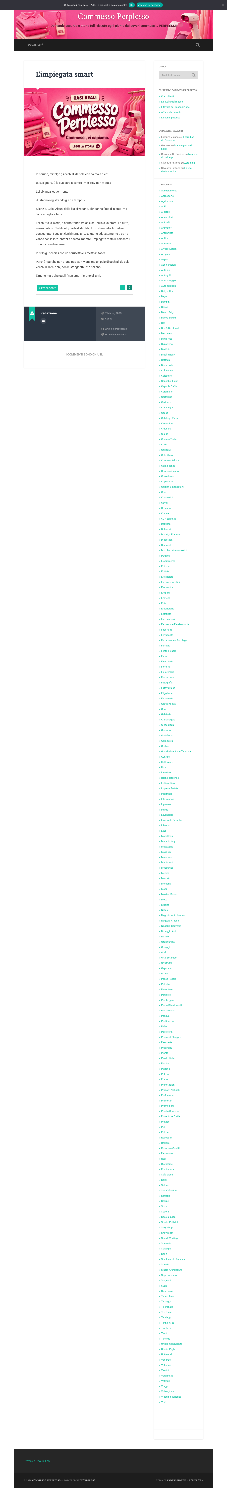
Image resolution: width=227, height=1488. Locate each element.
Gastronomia (168, 703)
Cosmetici (167, 497)
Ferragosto (167, 635)
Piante (164, 1052)
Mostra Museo (169, 894)
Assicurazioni (168, 264)
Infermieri (166, 793)
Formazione (167, 677)
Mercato (165, 878)
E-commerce (168, 561)
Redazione (167, 1153)
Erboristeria (167, 608)
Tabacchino (167, 1296)
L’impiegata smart (64, 74)
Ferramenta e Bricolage (174, 640)
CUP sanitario (168, 518)
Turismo (165, 1338)
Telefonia (166, 1312)
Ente (163, 603)
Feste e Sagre (168, 650)
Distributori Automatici (174, 550)
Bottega (165, 359)
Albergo (165, 211)
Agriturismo (167, 201)
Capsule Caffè (169, 386)
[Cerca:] (178, 75)
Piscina (165, 1063)
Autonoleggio (168, 285)
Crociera (166, 508)
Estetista (166, 613)
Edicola (165, 566)
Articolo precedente (116, 328)
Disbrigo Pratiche (170, 534)
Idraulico (166, 772)
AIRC (164, 206)
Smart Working (169, 1238)
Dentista (165, 523)
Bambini (165, 301)
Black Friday (168, 354)
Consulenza (167, 476)
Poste (164, 1079)
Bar (163, 322)
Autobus (165, 270)
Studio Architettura (171, 1269)
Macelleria (167, 836)
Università (166, 1354)
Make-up (166, 851)
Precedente (48, 288)
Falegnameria (168, 619)
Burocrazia (167, 365)
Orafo (164, 952)
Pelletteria (166, 1031)
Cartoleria (166, 396)
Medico (165, 873)
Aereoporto (167, 195)
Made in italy (168, 841)
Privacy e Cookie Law (37, 1461)
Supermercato (169, 1275)
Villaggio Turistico (171, 1396)
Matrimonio (167, 862)
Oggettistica (168, 941)
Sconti (164, 1206)
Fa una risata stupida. (176, 170)
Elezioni (165, 592)
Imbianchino (168, 783)
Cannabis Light (169, 381)
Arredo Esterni (169, 248)
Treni (164, 1333)
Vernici (165, 1370)
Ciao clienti (167, 96)
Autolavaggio (168, 280)
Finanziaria (167, 661)
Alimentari (167, 217)
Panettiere (166, 989)
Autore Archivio (43, 321)
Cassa (108, 318)
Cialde (164, 433)
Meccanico (167, 867)
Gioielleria (166, 735)
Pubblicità (36, 44)
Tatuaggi (166, 1301)
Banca (164, 307)
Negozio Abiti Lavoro (173, 915)
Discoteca (166, 539)
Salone (165, 1185)
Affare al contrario (171, 112)
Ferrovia (165, 645)
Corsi (164, 492)
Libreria (165, 825)
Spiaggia (166, 1248)
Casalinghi (167, 407)
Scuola (165, 1211)
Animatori (166, 227)
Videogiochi (167, 1391)
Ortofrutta (166, 962)
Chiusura (166, 428)
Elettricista (167, 576)
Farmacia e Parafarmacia (175, 624)
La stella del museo (172, 101)
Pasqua (165, 1015)
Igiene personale (170, 777)
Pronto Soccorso (170, 1111)
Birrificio (165, 349)
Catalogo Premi (169, 418)
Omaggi (165, 947)
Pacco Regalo (168, 978)
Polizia (165, 1074)
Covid (164, 502)
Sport (164, 1253)
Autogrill (166, 275)
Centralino (167, 423)
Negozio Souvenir (171, 925)
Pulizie (165, 1132)
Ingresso (166, 804)
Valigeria (166, 1365)
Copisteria (167, 481)
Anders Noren (176, 1480)
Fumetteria (167, 698)
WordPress (87, 1480)
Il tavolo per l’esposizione (175, 107)
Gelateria (166, 714)
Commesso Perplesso (113, 16)
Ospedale (166, 968)
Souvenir (166, 1243)
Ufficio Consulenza (171, 1343)
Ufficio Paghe (168, 1349)
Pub (163, 1127)
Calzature (166, 375)
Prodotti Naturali (170, 1090)
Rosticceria (167, 1169)
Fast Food (166, 629)
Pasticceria (167, 1021)
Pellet (164, 1026)
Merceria (166, 883)
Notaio (165, 936)
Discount (166, 545)
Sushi (164, 1285)
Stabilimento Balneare (173, 1259)
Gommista (167, 740)
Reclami (165, 1142)
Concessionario (170, 471)
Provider (165, 1121)
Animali (165, 222)
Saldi (164, 1179)
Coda (164, 444)
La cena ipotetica (170, 117)
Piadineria (166, 1047)
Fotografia (166, 682)
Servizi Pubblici (169, 1222)
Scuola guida (168, 1216)
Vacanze (166, 1359)
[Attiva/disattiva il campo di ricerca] (197, 45)
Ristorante (167, 1164)
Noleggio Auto (169, 931)
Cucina (165, 513)
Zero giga (189, 162)
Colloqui (166, 449)
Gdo (163, 709)
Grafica (165, 746)
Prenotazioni (168, 1084)
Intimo (164, 809)
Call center (167, 370)
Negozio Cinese (170, 920)
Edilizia (165, 571)
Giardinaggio (168, 719)
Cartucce (166, 402)
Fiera (164, 656)
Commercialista (170, 460)
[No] (223, 5)
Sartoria (165, 1195)
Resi (163, 1158)
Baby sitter (167, 291)
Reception (166, 1137)
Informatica (167, 799)
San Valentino (169, 1190)
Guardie (165, 756)
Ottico (164, 973)
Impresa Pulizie (169, 788)
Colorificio (167, 455)
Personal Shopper (171, 1037)
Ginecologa (167, 724)
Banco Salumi (168, 317)
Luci (163, 830)
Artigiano (166, 254)
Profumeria (167, 1095)
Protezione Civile (170, 1116)
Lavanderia (167, 814)
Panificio (166, 994)
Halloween (167, 762)
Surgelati (166, 1280)
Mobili (164, 888)
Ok (131, 5)
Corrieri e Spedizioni (172, 486)
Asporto (165, 259)
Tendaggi (166, 1317)
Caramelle (166, 391)
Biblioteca (166, 338)
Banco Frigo (167, 312)
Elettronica (167, 587)
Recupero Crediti (170, 1148)
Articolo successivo (116, 334)
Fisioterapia (167, 672)
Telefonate (167, 1306)
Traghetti (166, 1328)
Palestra (165, 984)
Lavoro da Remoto (171, 820)
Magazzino (167, 846)
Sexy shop (166, 1227)
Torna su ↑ (196, 1480)
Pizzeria (165, 1068)
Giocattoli (166, 730)
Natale (165, 910)
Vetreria (165, 1381)
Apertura (166, 243)
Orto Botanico (169, 957)
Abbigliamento (169, 190)
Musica (165, 904)
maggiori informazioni (149, 5)
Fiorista (165, 666)
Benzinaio (166, 333)
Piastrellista (167, 1058)
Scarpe (165, 1201)
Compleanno (168, 465)
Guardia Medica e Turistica (176, 751)
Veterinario (167, 1375)
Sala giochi (167, 1174)
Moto (164, 899)
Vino (163, 1402)
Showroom (167, 1232)
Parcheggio (167, 1000)
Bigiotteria (167, 344)
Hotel (164, 767)
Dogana (165, 555)
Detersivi (166, 529)
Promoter (166, 1100)
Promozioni (167, 1105)
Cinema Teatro (169, 439)
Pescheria (166, 1042)
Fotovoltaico (168, 687)
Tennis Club (167, 1322)
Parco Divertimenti (171, 1005)
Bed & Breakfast (170, 328)
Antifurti (165, 238)
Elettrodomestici (170, 582)
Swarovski (167, 1291)
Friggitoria (166, 693)
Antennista (167, 232)
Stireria (165, 1264)
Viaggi (164, 1386)
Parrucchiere (168, 1010)
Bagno (164, 296)
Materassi (166, 857)
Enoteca (165, 598)
